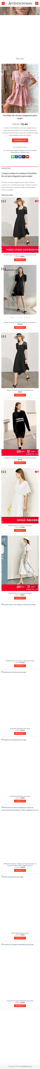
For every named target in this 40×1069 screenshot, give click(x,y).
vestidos (34, 150)
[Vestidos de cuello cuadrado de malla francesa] (20, 360)
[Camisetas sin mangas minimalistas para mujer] (20, 971)
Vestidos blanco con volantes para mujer (20, 525)
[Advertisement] (20, 36)
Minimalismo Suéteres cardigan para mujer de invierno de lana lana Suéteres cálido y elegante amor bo (20, 864)
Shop (24, 10)
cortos (11, 150)
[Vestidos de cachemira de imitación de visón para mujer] (20, 428)
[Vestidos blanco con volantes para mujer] (20, 495)
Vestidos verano (25, 152)
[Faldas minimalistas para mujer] (20, 903)
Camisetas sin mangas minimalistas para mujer (20, 1001)
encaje (27, 150)
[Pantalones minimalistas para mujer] (20, 698)
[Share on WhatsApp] (12, 156)
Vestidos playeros (15, 152)
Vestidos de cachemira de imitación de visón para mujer (20, 458)
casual (8, 150)
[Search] (36, 3)
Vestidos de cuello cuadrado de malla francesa (20, 390)
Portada (17, 10)
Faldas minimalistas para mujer (20, 933)
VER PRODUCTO (20, 140)
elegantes (22, 150)
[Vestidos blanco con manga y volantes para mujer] (20, 631)
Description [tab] (5, 168)
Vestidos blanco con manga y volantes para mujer (20, 661)
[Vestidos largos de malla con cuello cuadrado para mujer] (20, 225)
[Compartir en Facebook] (16, 156)
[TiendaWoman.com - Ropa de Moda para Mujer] (20, 3)
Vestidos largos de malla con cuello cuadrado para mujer (20, 255)
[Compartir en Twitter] (20, 156)
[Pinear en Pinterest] (27, 156)
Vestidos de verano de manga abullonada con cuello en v (20, 322)
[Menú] (3, 3)
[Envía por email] (23, 156)
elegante (16, 150)
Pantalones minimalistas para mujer (20, 728)
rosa (30, 150)
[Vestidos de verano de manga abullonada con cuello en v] (20, 293)
